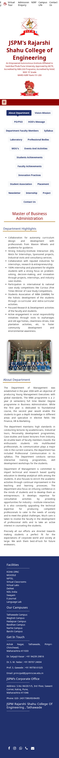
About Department (19, 112)
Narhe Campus (14, 627)
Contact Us (30, 201)
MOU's (15, 148)
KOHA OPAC (13, 571)
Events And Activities (35, 148)
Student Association (21, 184)
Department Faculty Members (22, 130)
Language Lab (14, 601)
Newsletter (14, 192)
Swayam (11, 595)
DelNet (10, 588)
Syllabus (48, 130)
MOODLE (11, 575)
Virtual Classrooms (16, 581)
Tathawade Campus (17, 614)
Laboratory (16, 139)
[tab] (18, 113)
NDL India (12, 591)
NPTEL (10, 578)
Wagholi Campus (16, 617)
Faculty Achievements (30, 166)
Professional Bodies (38, 139)
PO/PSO (18, 121)
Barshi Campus (15, 631)
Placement (43, 184)
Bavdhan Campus (16, 624)
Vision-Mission (43, 112)
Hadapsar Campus (16, 621)
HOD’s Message (36, 121)
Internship (31, 192)
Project (47, 192)
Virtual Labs (13, 585)
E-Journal (11, 598)
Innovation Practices (29, 175)
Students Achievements (29, 157)
